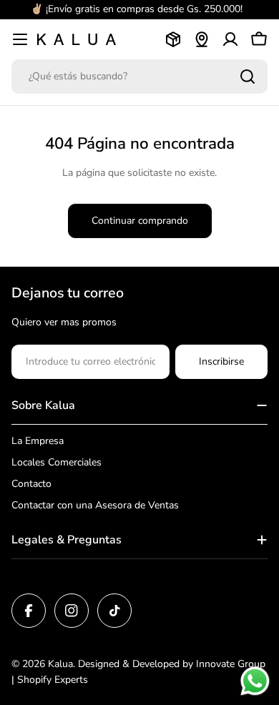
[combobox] (139, 76)
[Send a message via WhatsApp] (255, 681)
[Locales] (201, 39)
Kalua (60, 664)
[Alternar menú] (20, 39)
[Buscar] (247, 76)
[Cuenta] (230, 39)
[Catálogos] (173, 39)
